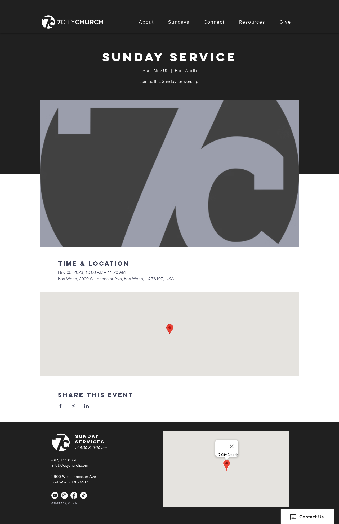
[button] (146, 22)
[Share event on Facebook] (60, 406)
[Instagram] (64, 495)
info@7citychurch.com (69, 465)
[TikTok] (83, 495)
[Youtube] (54, 495)
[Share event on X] (73, 406)
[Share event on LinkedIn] (86, 406)
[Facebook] (73, 495)
